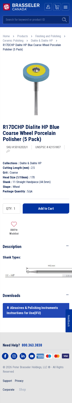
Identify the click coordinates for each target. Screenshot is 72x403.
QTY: (9, 208)
